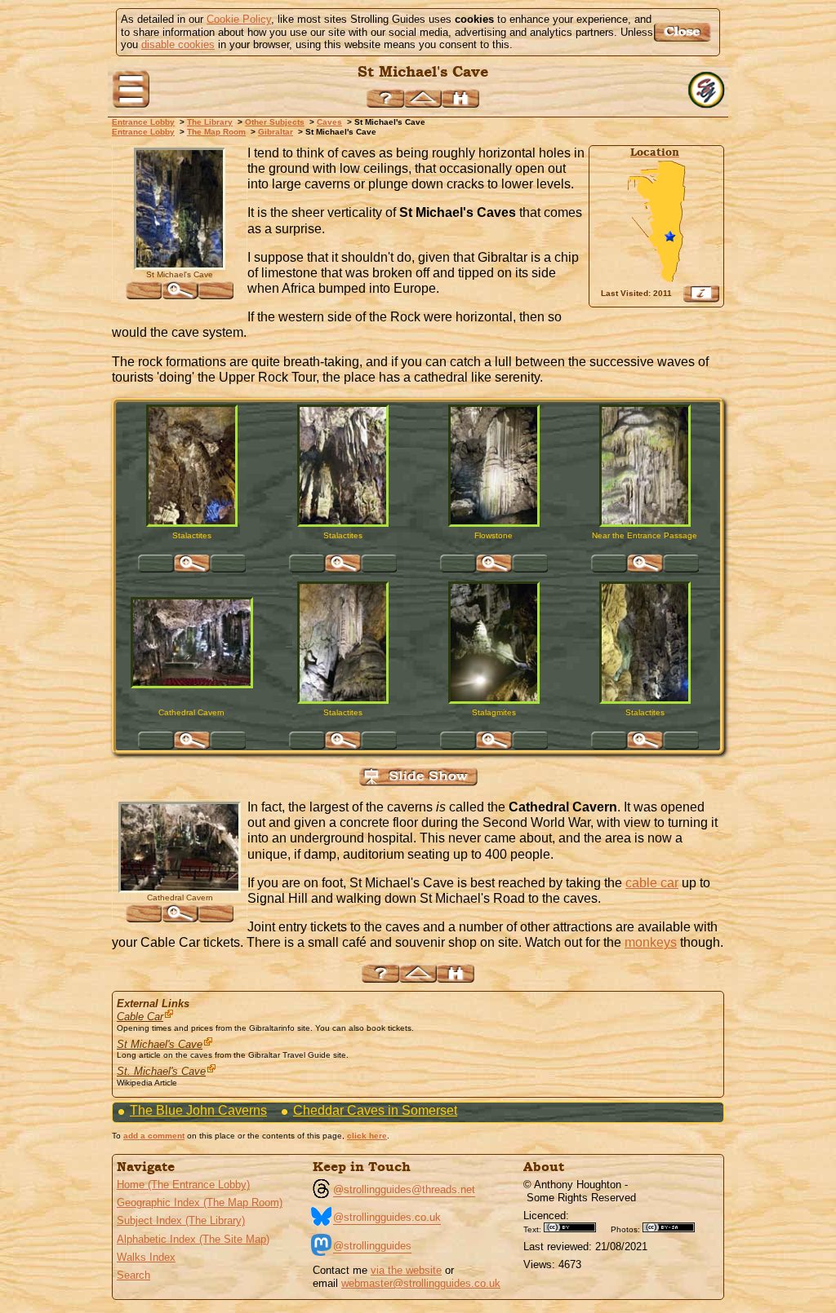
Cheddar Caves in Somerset (375, 1110)
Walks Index (146, 1257)
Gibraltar (275, 131)
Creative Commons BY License (575, 1227)
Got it (684, 32)
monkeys (651, 942)
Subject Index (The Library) (181, 1220)
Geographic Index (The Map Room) (199, 1202)
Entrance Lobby (143, 121)
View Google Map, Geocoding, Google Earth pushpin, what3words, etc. (701, 294)
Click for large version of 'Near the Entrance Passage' (645, 564)
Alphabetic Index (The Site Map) (193, 1239)
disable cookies (178, 44)
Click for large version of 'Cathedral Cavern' (192, 740)
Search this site (460, 98)
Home (707, 90)
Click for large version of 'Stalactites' (192, 564)
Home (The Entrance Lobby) (183, 1184)
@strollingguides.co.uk (387, 1217)
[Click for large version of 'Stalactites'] (192, 466)
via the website (406, 1270)
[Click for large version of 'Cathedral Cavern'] (192, 642)
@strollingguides (372, 1246)
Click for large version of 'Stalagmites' (494, 740)
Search (133, 1275)
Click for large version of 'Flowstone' (494, 564)
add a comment (154, 1135)
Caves (329, 121)
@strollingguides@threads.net (404, 1189)
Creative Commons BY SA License (674, 1227)
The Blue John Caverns (198, 1110)
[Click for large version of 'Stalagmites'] (494, 642)
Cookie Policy (239, 19)
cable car (651, 883)
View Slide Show (418, 776)
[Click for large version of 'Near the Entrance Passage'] (645, 466)
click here (367, 1135)
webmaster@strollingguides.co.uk (420, 1283)
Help (385, 98)
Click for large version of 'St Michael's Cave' (180, 290)
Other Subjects (275, 121)
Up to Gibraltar (423, 98)
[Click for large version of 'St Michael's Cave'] (179, 209)
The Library (210, 121)
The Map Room (216, 131)
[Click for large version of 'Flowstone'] (494, 466)
